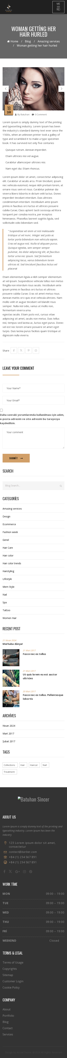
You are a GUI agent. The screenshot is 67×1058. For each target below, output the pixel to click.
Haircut (33, 765)
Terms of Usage (13, 962)
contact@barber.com (23, 852)
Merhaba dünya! (13, 644)
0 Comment (41, 114)
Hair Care (8, 547)
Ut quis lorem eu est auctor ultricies (40, 676)
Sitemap (8, 975)
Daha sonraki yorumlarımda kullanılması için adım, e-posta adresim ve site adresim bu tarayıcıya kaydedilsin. (32, 419)
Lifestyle (7, 579)
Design (6, 516)
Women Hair (9, 618)
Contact (8, 1028)
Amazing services (49, 41)
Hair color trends (12, 563)
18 (9, 108)
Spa (5, 602)
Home (14, 41)
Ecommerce (9, 524)
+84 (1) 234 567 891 (23, 857)
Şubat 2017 (9, 741)
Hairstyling (8, 571)
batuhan (25, 114)
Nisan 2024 (9, 725)
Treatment (9, 771)
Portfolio (8, 1016)
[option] (33, 88)
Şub (9, 112)
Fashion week (10, 532)
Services (8, 1034)
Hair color (8, 555)
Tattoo (6, 610)
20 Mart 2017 (29, 691)
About (6, 1009)
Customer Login (13, 981)
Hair (22, 765)
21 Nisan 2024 (9, 640)
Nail (5, 594)
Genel (6, 540)
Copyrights (10, 969)
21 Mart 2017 (29, 650)
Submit (13, 458)
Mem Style (8, 586)
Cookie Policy (11, 987)
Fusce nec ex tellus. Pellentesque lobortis (43, 696)
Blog (28, 41)
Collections (9, 765)
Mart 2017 (8, 733)
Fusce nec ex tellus (34, 654)
